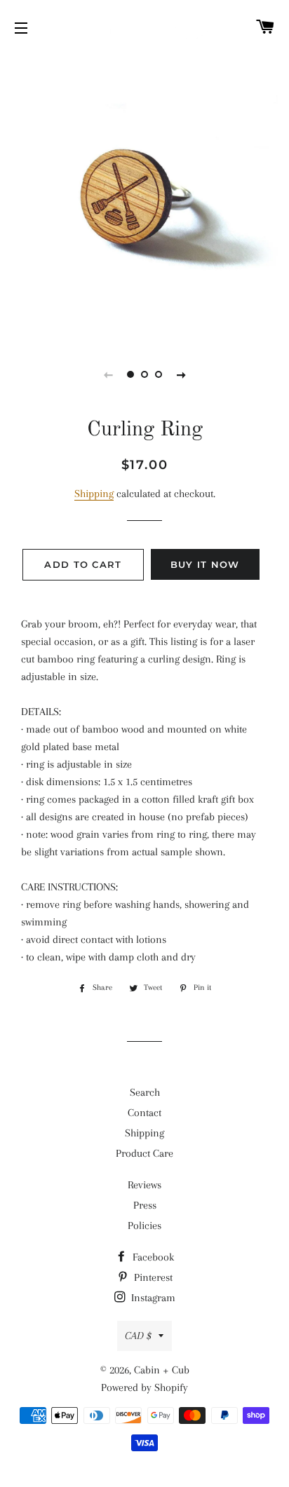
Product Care (144, 1153)
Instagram (151, 1297)
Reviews (144, 1185)
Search (145, 1092)
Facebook (152, 1257)
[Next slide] (181, 374)
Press (144, 1205)
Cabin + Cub (161, 1370)
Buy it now (205, 564)
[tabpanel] (144, 197)
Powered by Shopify (144, 1387)
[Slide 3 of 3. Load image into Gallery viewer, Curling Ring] (159, 374)
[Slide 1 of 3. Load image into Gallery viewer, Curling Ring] (130, 374)
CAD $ (138, 1335)
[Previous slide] (108, 374)
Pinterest (152, 1277)
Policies (144, 1225)
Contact (144, 1112)
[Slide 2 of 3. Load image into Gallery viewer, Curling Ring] (144, 374)
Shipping (94, 493)
